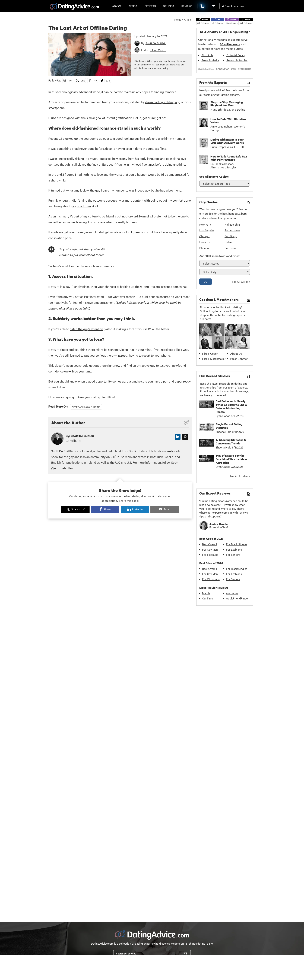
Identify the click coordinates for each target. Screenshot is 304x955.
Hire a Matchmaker (214, 358)
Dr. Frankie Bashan (221, 164)
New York (205, 224)
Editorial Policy (235, 55)
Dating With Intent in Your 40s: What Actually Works (227, 141)
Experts (150, 6)
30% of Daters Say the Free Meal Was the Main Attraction (231, 459)
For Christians (211, 579)
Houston (204, 242)
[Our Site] (213, 5)
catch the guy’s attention (86, 329)
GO (205, 281)
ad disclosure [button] (141, 68)
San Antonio (232, 230)
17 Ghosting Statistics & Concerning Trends (231, 441)
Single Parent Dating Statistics (229, 426)
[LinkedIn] (177, 437)
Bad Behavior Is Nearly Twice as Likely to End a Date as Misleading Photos (231, 406)
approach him (81, 206)
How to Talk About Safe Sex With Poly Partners (228, 158)
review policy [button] (161, 68)
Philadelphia (232, 224)
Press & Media (210, 60)
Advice (117, 6)
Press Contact (239, 358)
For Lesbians (234, 549)
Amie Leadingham (221, 126)
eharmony (232, 593)
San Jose (230, 248)
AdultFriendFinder (237, 598)
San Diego (231, 236)
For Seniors (233, 554)
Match (206, 593)
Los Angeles (206, 230)
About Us (207, 55)
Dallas (228, 242)
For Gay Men (210, 549)
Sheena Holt (223, 431)
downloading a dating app (162, 102)
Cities (133, 6)
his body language (147, 158)
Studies (168, 6)
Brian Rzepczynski (221, 147)
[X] (185, 437)
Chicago (204, 236)
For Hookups (210, 554)
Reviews (186, 6)
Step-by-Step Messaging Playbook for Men (226, 103)
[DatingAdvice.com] (74, 6)
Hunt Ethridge (219, 109)
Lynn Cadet (223, 416)
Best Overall (209, 544)
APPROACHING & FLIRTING (86, 406)
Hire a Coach (210, 353)
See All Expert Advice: (214, 176)
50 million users (230, 44)
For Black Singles (236, 544)
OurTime (207, 598)
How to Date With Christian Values (228, 120)
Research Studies (237, 60)
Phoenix (204, 248)
